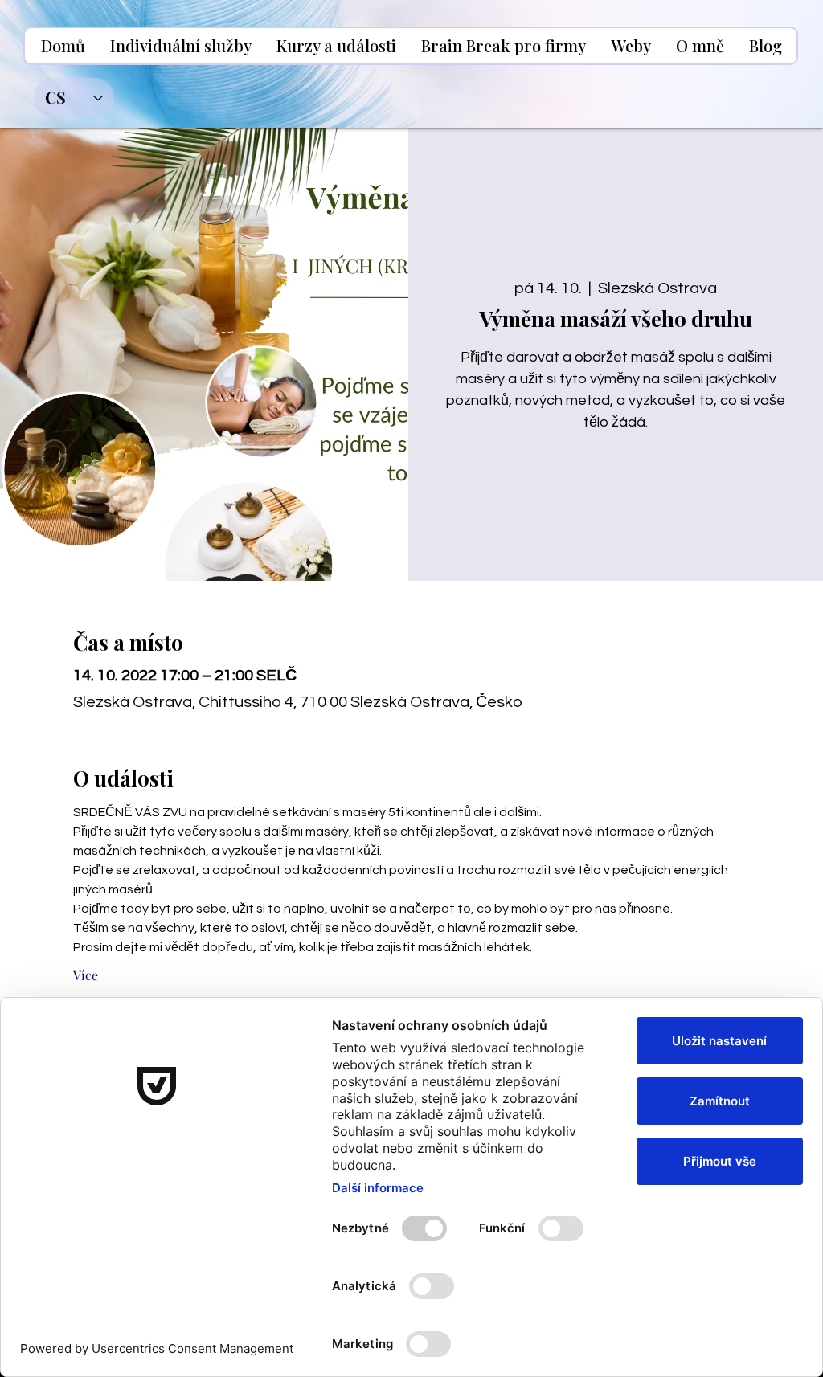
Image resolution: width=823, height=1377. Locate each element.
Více (85, 974)
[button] (180, 45)
